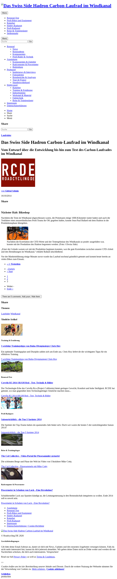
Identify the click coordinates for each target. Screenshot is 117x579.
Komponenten (19, 54)
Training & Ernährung (23, 90)
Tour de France (19, 80)
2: (13, 264)
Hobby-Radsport (14, 25)
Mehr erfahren (38, 569)
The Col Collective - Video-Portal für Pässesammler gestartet (30, 456)
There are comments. (21, 296)
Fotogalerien (18, 75)
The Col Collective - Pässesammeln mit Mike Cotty (24, 466)
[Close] (2, 562)
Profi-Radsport (13, 28)
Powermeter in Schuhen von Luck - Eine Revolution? (27, 490)
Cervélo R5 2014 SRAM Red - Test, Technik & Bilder (27, 382)
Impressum (12, 103)
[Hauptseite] (56, 5)
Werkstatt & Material (22, 95)
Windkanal (15, 313)
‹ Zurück (11, 269)
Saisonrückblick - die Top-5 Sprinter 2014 (21, 419)
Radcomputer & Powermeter (25, 64)
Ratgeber (11, 23)
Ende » (10, 289)
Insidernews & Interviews (24, 72)
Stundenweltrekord (21, 82)
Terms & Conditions (46, 557)
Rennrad (11, 46)
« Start (10, 271)
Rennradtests (18, 51)
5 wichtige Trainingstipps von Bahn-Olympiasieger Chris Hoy (30, 346)
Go (30, 41)
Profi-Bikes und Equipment (19, 20)
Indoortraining (19, 93)
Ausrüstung (12, 59)
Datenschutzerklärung (17, 105)
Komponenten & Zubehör (24, 62)
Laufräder (6, 135)
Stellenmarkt (12, 33)
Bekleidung (18, 67)
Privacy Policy (20, 557)
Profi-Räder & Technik (23, 57)
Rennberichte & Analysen (24, 77)
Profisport (11, 69)
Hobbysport (12, 85)
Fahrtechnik (18, 98)
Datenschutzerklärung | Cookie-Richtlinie (25, 526)
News (15, 49)
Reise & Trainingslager (17, 31)
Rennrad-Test (13, 18)
